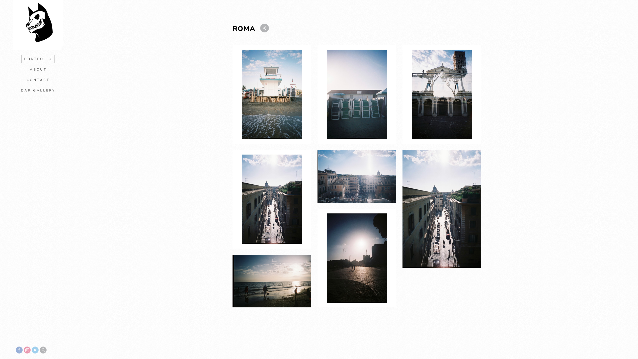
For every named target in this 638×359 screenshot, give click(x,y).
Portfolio (38, 59)
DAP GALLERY (38, 90)
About (38, 69)
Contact (38, 80)
